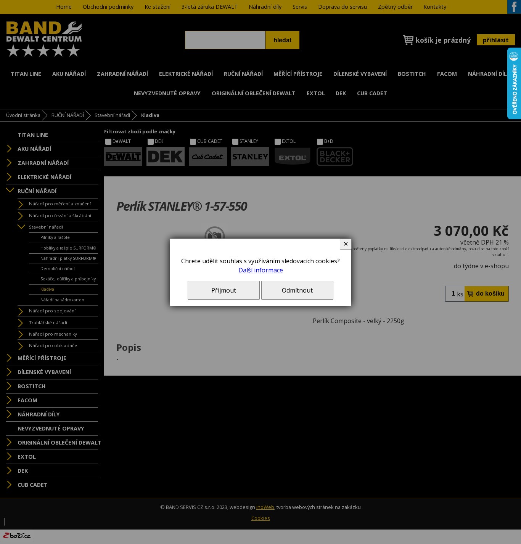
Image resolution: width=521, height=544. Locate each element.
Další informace (260, 270)
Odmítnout (297, 290)
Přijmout (223, 290)
